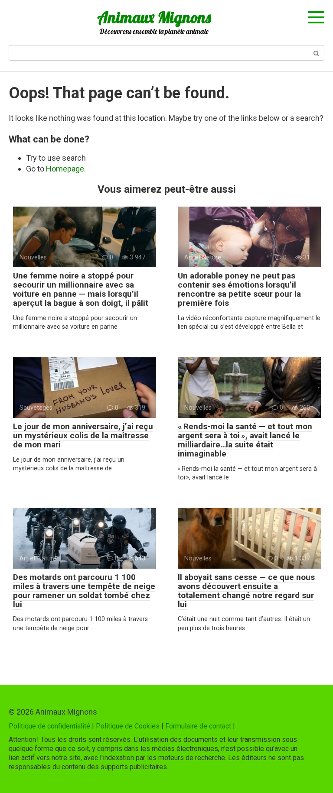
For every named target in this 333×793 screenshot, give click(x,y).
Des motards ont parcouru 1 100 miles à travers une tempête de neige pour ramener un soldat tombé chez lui (84, 590)
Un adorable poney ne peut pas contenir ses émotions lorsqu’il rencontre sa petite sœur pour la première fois (239, 289)
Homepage (65, 168)
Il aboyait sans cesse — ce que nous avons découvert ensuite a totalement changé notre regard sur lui (246, 590)
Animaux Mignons (154, 17)
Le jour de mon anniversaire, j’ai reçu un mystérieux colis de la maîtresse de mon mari (83, 435)
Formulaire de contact (198, 726)
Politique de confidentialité (49, 726)
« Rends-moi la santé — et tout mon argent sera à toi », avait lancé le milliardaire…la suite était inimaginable (245, 440)
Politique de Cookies (128, 726)
